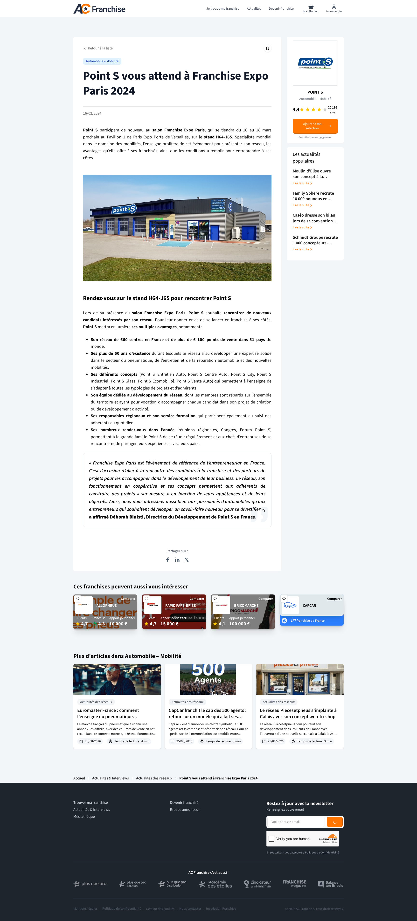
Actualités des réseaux (154, 778)
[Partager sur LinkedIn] (177, 560)
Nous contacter (190, 909)
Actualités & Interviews (110, 778)
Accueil (79, 778)
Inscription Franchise (221, 909)
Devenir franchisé (184, 802)
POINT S (315, 92)
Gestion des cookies (160, 909)
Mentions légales (85, 909)
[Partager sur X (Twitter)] (187, 560)
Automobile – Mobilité (102, 61)
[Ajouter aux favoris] (77, 598)
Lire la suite (301, 183)
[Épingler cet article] (267, 48)
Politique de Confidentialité (322, 853)
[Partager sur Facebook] (167, 560)
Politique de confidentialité (121, 909)
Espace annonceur (185, 809)
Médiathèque (84, 816)
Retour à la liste (100, 48)
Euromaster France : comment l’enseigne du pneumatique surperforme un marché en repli (109, 716)
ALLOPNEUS (107, 605)
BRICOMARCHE (246, 605)
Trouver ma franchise (90, 802)
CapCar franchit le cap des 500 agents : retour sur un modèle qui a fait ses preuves (208, 716)
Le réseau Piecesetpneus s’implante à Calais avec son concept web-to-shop (298, 713)
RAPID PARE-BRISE (180, 605)
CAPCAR (309, 605)
